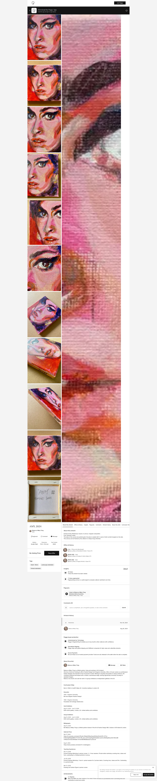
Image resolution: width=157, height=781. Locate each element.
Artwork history (107, 525)
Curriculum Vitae (126, 525)
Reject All (136, 774)
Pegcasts (91, 525)
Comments (98, 525)
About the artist (116, 525)
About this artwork (68, 525)
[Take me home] (33, 3)
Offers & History (78, 525)
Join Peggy (120, 3)
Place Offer (51, 553)
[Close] (153, 767)
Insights (86, 525)
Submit (124, 607)
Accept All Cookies (148, 774)
